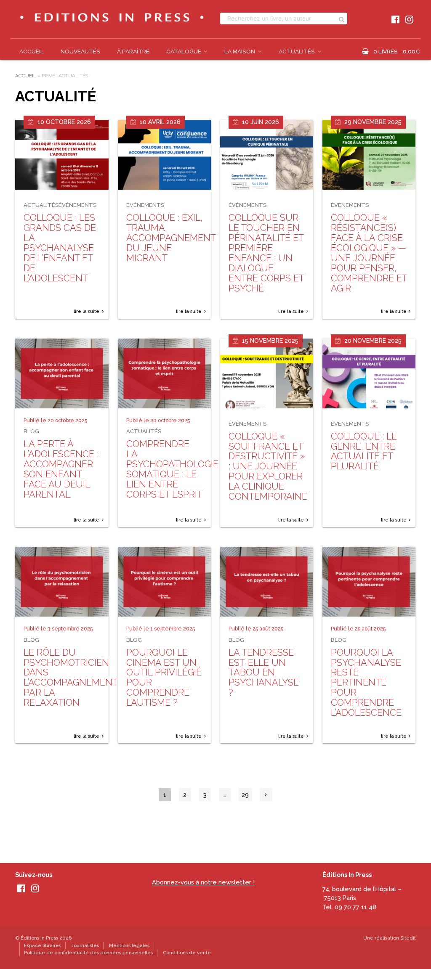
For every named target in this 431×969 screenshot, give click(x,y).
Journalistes (85, 945)
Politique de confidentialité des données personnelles (88, 953)
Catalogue (183, 51)
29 (245, 794)
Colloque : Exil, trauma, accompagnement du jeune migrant (171, 237)
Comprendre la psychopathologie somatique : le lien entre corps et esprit (172, 469)
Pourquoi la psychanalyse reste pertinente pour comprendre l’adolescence (366, 682)
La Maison (239, 51)
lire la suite (86, 311)
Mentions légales (129, 945)
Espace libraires (42, 945)
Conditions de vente (187, 953)
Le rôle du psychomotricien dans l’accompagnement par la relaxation (70, 677)
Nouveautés (80, 51)
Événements (77, 205)
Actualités (297, 51)
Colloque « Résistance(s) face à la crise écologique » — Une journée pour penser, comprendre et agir (369, 252)
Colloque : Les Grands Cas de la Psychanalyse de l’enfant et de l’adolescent (60, 247)
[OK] (341, 18)
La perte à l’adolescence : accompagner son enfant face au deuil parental (61, 469)
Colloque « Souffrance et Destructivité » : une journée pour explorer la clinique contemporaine (268, 466)
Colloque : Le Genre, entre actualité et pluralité (364, 451)
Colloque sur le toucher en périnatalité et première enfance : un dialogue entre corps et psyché (266, 252)
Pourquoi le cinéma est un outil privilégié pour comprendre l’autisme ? (164, 677)
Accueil (31, 51)
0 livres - (396, 51)
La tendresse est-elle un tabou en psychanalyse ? (264, 672)
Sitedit (408, 938)
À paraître (133, 51)
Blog (31, 431)
